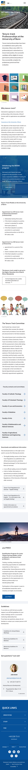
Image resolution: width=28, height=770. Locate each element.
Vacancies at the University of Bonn (11, 122)
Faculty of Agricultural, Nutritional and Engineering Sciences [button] (11, 435)
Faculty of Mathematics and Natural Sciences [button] (11, 425)
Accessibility (13, 766)
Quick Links (9, 707)
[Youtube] (18, 752)
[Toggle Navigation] (25, 3)
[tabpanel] (14, 17)
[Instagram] (9, 752)
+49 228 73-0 (14, 736)
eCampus (4, 746)
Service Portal (22, 746)
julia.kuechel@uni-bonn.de (14, 678)
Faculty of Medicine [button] (8, 412)
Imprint (7, 764)
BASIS (13, 746)
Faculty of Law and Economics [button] (12, 406)
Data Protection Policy (17, 764)
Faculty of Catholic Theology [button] (11, 394)
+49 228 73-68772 (15, 682)
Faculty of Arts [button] (7, 418)
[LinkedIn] (11, 756)
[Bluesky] (14, 752)
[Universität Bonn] (3, 3)
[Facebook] (16, 756)
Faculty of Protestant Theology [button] (12, 400)
